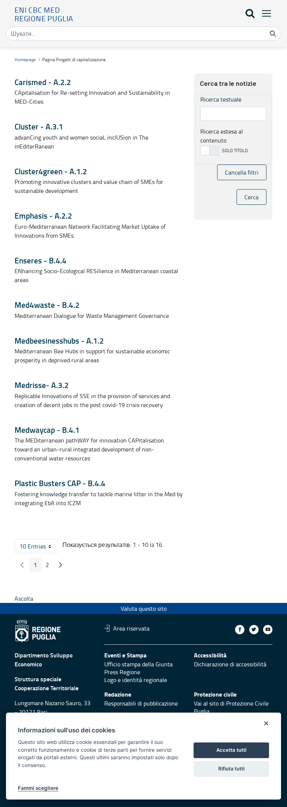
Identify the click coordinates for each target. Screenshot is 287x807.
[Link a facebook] (239, 629)
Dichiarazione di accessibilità (230, 664)
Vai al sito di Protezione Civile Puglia (231, 707)
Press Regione (122, 672)
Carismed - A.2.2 (43, 82)
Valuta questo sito (144, 608)
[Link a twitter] (254, 629)
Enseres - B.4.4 (41, 260)
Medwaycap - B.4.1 (47, 429)
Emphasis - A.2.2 (43, 215)
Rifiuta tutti (231, 769)
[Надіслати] (273, 34)
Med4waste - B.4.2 (47, 304)
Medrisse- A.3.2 (42, 385)
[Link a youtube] (267, 629)
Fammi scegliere (38, 788)
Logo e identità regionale (135, 680)
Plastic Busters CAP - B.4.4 (60, 483)
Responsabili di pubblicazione (141, 703)
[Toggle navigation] (264, 13)
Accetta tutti (231, 750)
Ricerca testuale (220, 99)
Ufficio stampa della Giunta (138, 664)
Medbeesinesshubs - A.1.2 (59, 340)
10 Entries (38, 547)
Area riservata (131, 628)
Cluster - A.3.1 (39, 126)
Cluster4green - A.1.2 (51, 171)
